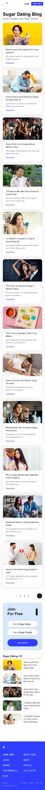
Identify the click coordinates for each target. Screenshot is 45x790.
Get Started (22, 642)
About (27, 759)
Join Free (37, 4)
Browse (6, 765)
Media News (30, 754)
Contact (28, 765)
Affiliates (30, 770)
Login (26, 3)
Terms (31, 783)
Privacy (39, 783)
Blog (5, 775)
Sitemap (23, 783)
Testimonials (10, 770)
